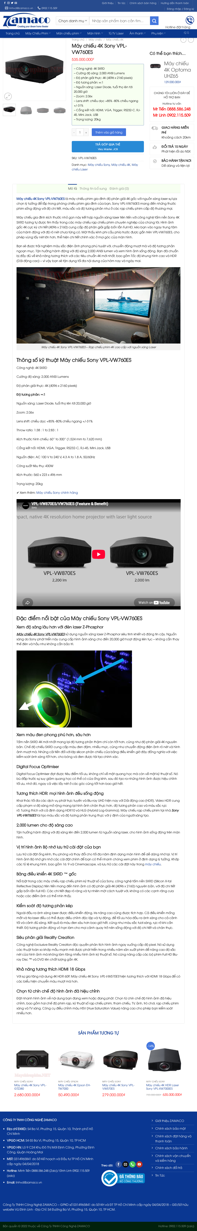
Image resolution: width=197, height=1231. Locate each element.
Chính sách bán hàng (143, 3)
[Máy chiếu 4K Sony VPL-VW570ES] (120, 1060)
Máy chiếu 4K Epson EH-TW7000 (74, 1086)
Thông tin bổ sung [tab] (93, 188)
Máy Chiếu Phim (36, 33)
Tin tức (121, 3)
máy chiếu (153, 864)
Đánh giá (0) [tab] (119, 188)
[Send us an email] (16, 3)
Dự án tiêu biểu (16, 41)
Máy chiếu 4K (120, 164)
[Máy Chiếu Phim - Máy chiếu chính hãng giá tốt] (26, 20)
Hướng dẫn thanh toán (175, 3)
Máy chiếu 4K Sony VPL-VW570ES (118, 1086)
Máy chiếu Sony (99, 164)
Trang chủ (13, 33)
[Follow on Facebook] (5, 3)
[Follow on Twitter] (12, 3)
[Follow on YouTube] (139, 1164)
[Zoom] (8, 96)
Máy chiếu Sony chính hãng (57, 492)
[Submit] (154, 20)
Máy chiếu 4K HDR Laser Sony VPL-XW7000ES (162, 1086)
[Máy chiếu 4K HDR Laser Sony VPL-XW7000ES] (164, 1060)
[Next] (61, 69)
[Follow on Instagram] (8, 3)
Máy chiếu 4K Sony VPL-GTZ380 (30, 1086)
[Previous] (7, 69)
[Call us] (132, 1164)
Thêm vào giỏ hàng (108, 132)
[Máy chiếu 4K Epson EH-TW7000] (76, 1060)
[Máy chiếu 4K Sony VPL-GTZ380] (32, 1060)
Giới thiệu (108, 3)
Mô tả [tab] (72, 188)
